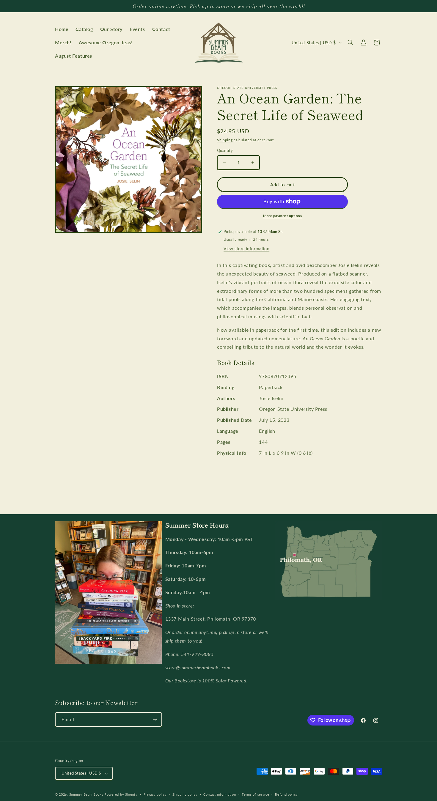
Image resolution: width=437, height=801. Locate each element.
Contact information (219, 794)
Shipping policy (185, 794)
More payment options (282, 215)
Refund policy (286, 794)
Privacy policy (155, 794)
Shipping (225, 140)
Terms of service (255, 794)
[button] (350, 42)
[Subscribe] (154, 719)
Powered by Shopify (121, 794)
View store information (246, 248)
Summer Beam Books (86, 794)
